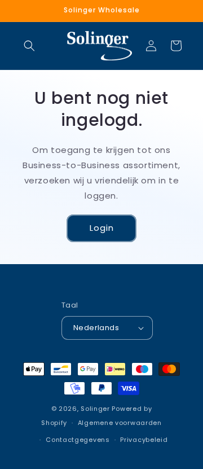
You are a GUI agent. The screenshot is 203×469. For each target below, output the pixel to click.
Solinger (95, 408)
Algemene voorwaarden (120, 422)
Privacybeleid (143, 439)
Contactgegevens (78, 439)
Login (102, 228)
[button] (29, 45)
